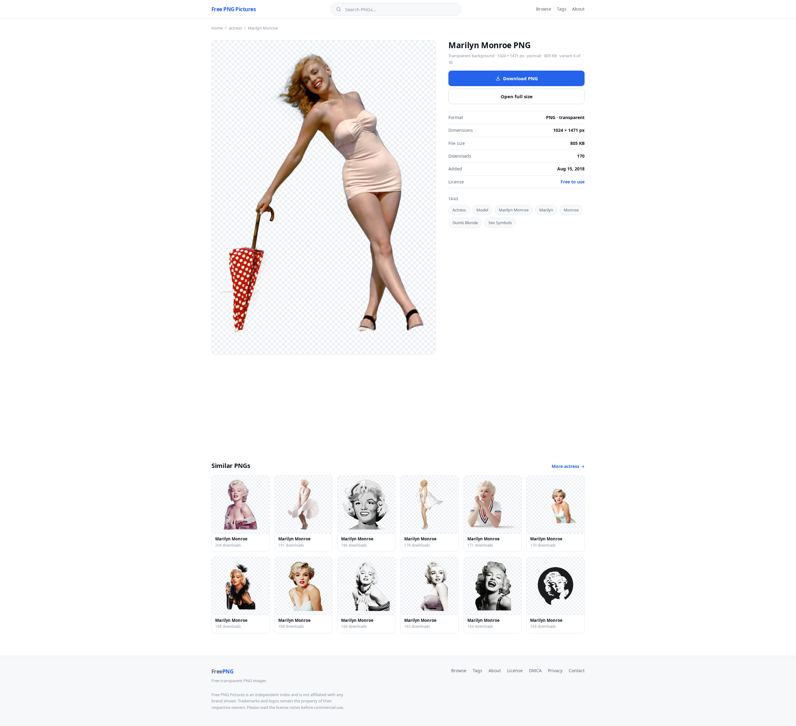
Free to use (573, 182)
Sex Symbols (500, 222)
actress (235, 28)
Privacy (555, 670)
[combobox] (400, 9)
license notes (288, 707)
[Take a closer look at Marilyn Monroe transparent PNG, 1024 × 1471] (323, 197)
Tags (562, 9)
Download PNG (520, 78)
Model (482, 210)
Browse (543, 9)
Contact (577, 670)
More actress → (568, 466)
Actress (459, 210)
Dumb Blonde (465, 222)
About (578, 9)
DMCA (535, 670)
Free (222, 671)
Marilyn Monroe (514, 210)
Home (217, 28)
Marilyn (546, 210)
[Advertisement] (398, 401)
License (515, 670)
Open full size (517, 96)
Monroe (571, 210)
